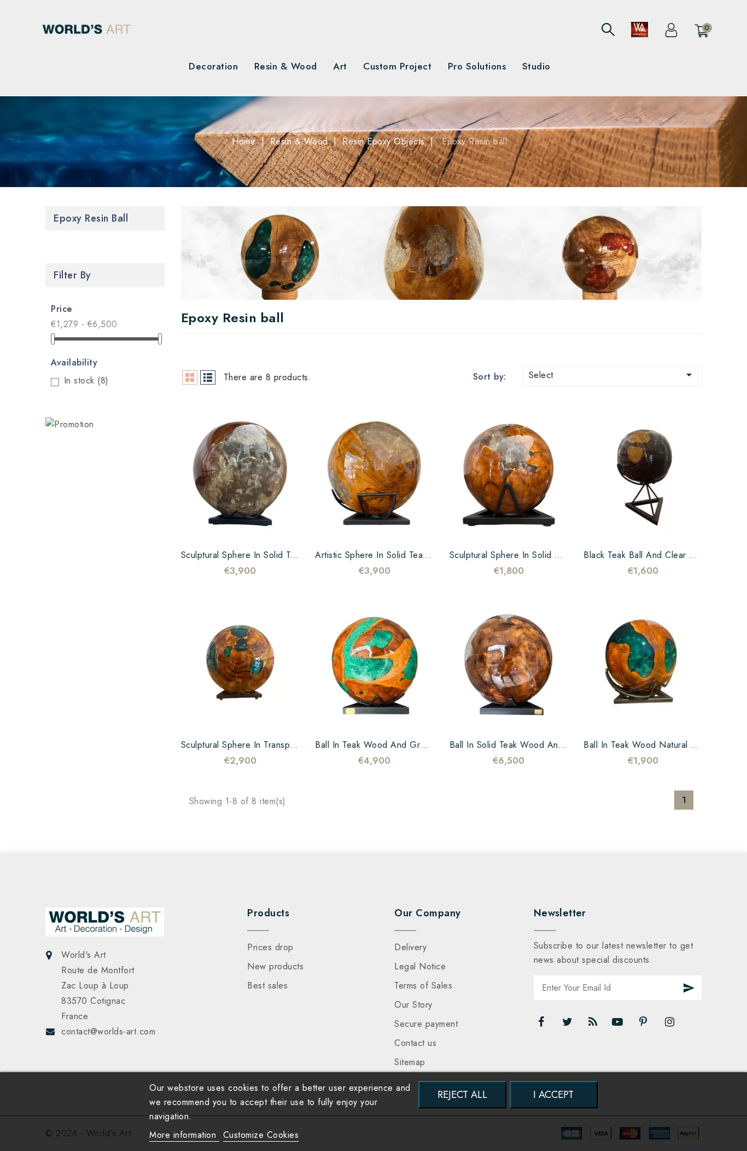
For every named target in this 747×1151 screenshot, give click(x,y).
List (207, 377)
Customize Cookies (261, 1135)
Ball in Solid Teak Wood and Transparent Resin (544, 745)
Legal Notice (420, 966)
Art (340, 66)
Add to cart (273, 526)
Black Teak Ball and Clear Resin (647, 555)
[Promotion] (69, 424)
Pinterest (644, 1025)
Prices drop (270, 947)
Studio (536, 66)
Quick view (251, 526)
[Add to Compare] (229, 526)
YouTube (618, 1025)
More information (184, 1135)
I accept (553, 1094)
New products (275, 966)
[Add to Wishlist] (207, 526)
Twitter (568, 1025)
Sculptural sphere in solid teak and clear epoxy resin (290, 555)
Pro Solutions (477, 66)
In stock (86, 380)
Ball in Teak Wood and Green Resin (387, 745)
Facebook (542, 1025)
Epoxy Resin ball (91, 218)
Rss (593, 1025)
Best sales (267, 985)
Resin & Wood (285, 66)
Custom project (397, 66)
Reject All (462, 1094)
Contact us (415, 1043)
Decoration (213, 66)
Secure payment (426, 1024)
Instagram (671, 1025)
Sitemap (409, 1062)
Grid (189, 377)
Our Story (413, 1004)
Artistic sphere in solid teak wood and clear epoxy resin (431, 555)
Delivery (410, 947)
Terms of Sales (423, 985)
